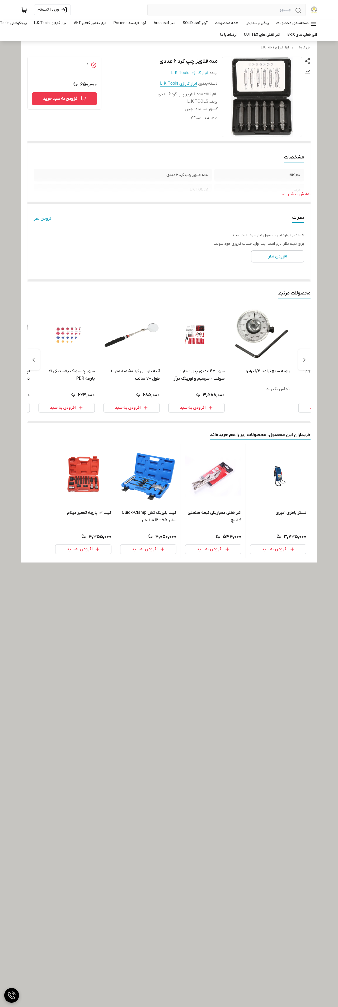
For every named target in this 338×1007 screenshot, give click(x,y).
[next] (33, 359)
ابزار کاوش (304, 48)
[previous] (304, 359)
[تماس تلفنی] (11, 995)
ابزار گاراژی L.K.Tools (275, 48)
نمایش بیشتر (299, 194)
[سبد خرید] (24, 10)
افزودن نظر (43, 218)
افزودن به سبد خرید (60, 98)
